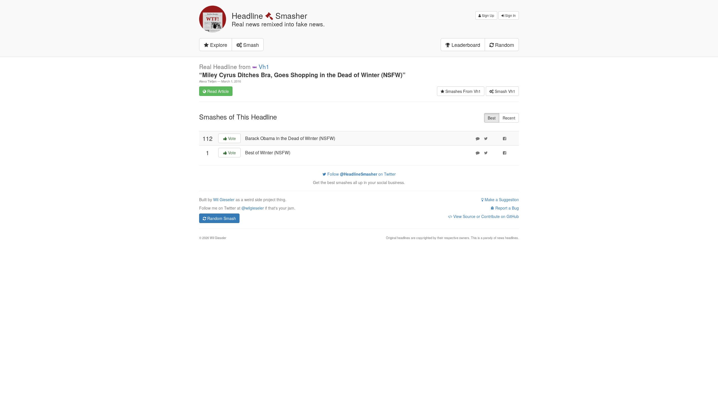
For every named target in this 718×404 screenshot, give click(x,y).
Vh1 (264, 66)
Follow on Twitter (361, 174)
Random (504, 44)
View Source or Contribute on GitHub (485, 216)
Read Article (217, 91)
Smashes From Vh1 (462, 91)
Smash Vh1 (504, 91)
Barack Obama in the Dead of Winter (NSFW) (290, 138)
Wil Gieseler (224, 199)
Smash (250, 44)
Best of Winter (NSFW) (267, 152)
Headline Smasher (269, 15)
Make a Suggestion (501, 199)
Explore (218, 44)
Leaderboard (465, 44)
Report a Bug (506, 208)
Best (492, 118)
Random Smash (221, 218)
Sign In (510, 15)
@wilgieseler (252, 208)
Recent (509, 118)
